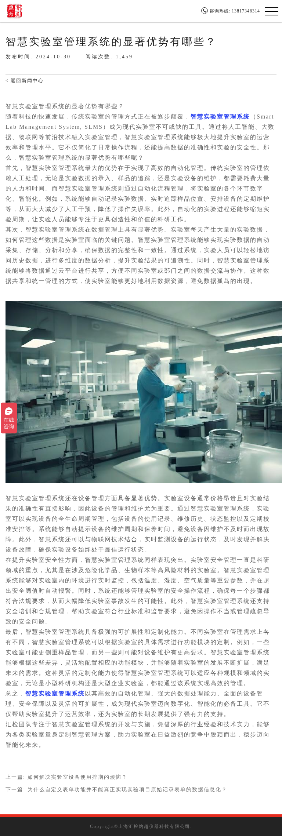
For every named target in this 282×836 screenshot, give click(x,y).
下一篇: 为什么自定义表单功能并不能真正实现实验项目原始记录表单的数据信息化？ (116, 789)
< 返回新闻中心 (25, 80)
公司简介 (94, 10)
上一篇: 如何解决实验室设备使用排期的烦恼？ (66, 777)
